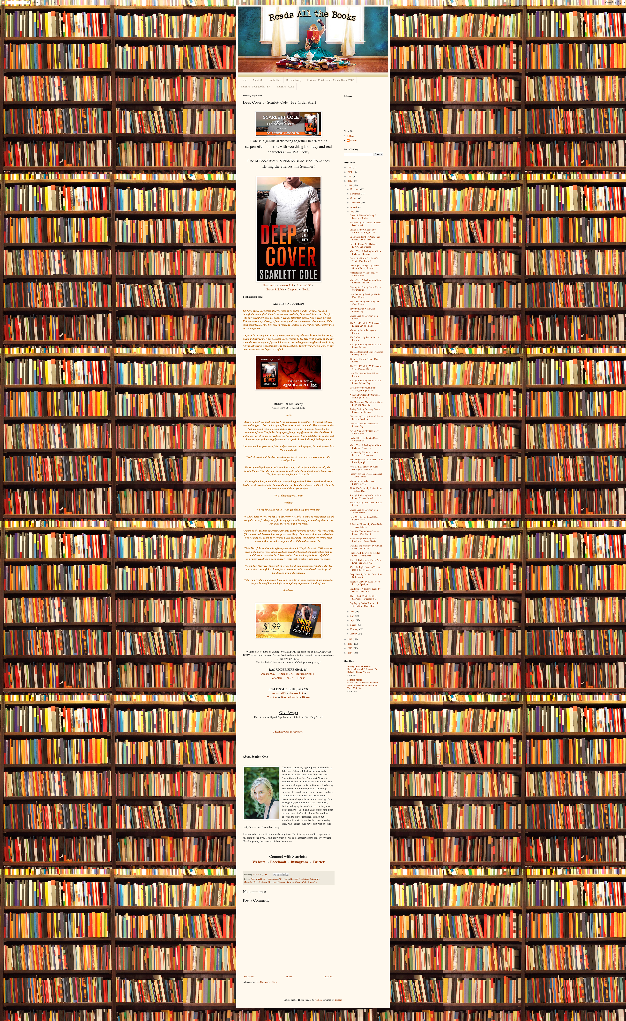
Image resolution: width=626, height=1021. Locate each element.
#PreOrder (262, 882)
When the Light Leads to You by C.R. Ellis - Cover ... (365, 568)
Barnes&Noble (275, 289)
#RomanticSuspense (285, 882)
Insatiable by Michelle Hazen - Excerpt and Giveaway (364, 454)
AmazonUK (304, 285)
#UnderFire (312, 882)
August (354, 207)
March (353, 624)
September (355, 202)
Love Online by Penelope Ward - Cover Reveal (365, 296)
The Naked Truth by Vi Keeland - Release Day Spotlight (365, 324)
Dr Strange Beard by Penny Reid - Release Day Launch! (365, 238)
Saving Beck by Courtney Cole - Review (365, 317)
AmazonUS (286, 285)
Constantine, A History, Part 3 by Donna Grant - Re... (365, 590)
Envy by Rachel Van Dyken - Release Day (363, 310)
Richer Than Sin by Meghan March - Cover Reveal (366, 475)
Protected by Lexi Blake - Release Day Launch (365, 224)
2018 (350, 185)
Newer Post (249, 976)
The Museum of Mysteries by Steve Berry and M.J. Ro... (366, 403)
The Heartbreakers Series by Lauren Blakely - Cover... (366, 353)
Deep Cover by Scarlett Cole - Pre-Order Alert (366, 576)
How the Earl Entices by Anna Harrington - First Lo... (364, 468)
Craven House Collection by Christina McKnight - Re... (363, 231)
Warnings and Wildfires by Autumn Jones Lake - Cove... (366, 547)
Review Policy (293, 80)
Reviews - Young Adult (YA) (256, 86)
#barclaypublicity (258, 878)
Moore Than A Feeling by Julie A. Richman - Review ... (366, 281)
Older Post (328, 976)
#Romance (272, 882)
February (354, 629)
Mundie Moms (354, 679)
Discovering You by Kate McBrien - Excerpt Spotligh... (366, 418)
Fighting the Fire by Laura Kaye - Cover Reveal (365, 288)
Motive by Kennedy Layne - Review (363, 331)
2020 (350, 176)
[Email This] (274, 874)
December (355, 189)
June (352, 611)
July (352, 211)
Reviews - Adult (285, 86)
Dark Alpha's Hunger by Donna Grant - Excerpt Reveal (364, 267)
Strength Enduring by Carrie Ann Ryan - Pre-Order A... (365, 561)
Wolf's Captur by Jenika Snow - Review (364, 339)
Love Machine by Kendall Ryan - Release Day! (365, 425)
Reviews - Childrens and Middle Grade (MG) (330, 80)
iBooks (306, 289)
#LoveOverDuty (250, 882)
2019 (350, 180)
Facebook (278, 861)
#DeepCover (284, 878)
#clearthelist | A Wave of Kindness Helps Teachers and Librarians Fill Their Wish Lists (362, 685)
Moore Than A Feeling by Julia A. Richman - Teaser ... (366, 446)
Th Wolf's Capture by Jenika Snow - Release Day (366, 489)
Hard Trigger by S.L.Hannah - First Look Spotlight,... (366, 461)
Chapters (293, 289)
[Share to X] (281, 874)
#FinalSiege (304, 878)
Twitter (319, 861)
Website (259, 861)
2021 (350, 171)
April (353, 620)
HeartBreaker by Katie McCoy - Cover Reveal (364, 274)
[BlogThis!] (277, 874)
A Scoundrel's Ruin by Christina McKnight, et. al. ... (365, 396)
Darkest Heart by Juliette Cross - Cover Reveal (365, 439)
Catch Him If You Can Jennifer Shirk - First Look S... (364, 260)
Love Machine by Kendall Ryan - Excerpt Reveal (365, 518)
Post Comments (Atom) (266, 981)
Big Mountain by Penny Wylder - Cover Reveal (365, 303)
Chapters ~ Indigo (282, 678)
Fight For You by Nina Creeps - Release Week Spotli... (364, 533)
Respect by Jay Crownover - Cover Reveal (366, 504)
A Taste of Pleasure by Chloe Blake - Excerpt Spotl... (366, 525)
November (355, 193)
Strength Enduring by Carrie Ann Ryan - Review (365, 346)
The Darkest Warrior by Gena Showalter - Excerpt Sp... (363, 597)
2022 (350, 167)
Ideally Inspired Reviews (359, 666)
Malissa (353, 140)
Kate (352, 136)
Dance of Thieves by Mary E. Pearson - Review (363, 217)
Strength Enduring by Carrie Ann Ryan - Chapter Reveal (365, 497)
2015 (350, 648)
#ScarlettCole (301, 882)
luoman (318, 999)
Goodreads (269, 285)
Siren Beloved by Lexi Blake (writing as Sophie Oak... (363, 389)
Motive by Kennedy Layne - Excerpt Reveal (363, 482)
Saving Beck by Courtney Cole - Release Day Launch (365, 410)
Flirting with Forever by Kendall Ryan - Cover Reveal (365, 554)
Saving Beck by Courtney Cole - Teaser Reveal (365, 511)
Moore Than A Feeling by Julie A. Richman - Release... (366, 252)
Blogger (338, 999)
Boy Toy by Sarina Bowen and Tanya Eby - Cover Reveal (364, 604)
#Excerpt (294, 878)
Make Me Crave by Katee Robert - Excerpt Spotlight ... (365, 583)
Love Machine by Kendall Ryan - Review (365, 375)
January (354, 633)
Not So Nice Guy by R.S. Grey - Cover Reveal (365, 432)
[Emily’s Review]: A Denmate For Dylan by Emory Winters (362, 670)
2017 (350, 639)
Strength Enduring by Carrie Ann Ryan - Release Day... (365, 382)
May (352, 615)
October (354, 198)
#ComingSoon (272, 878)
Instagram (299, 861)
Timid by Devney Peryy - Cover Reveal (365, 360)
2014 (350, 652)
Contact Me (275, 80)
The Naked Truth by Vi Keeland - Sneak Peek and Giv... (365, 367)
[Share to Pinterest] (287, 874)
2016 (350, 643)
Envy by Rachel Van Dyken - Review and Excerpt (363, 245)
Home (244, 80)
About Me (258, 80)
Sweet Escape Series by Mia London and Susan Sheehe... (364, 540)
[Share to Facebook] (284, 874)
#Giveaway (314, 878)
